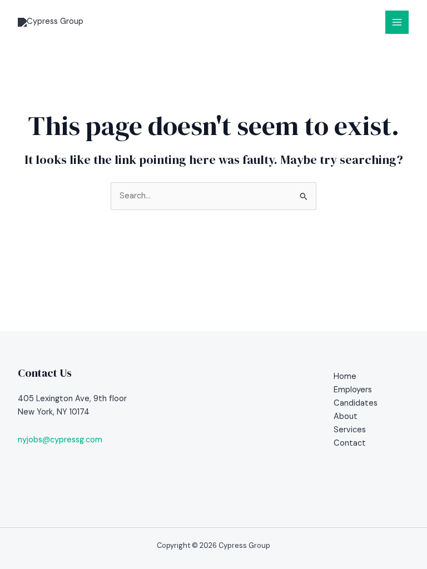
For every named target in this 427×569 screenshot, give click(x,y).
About (346, 416)
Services (350, 430)
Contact (350, 443)
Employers (353, 390)
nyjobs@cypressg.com (60, 440)
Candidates (356, 403)
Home (345, 376)
